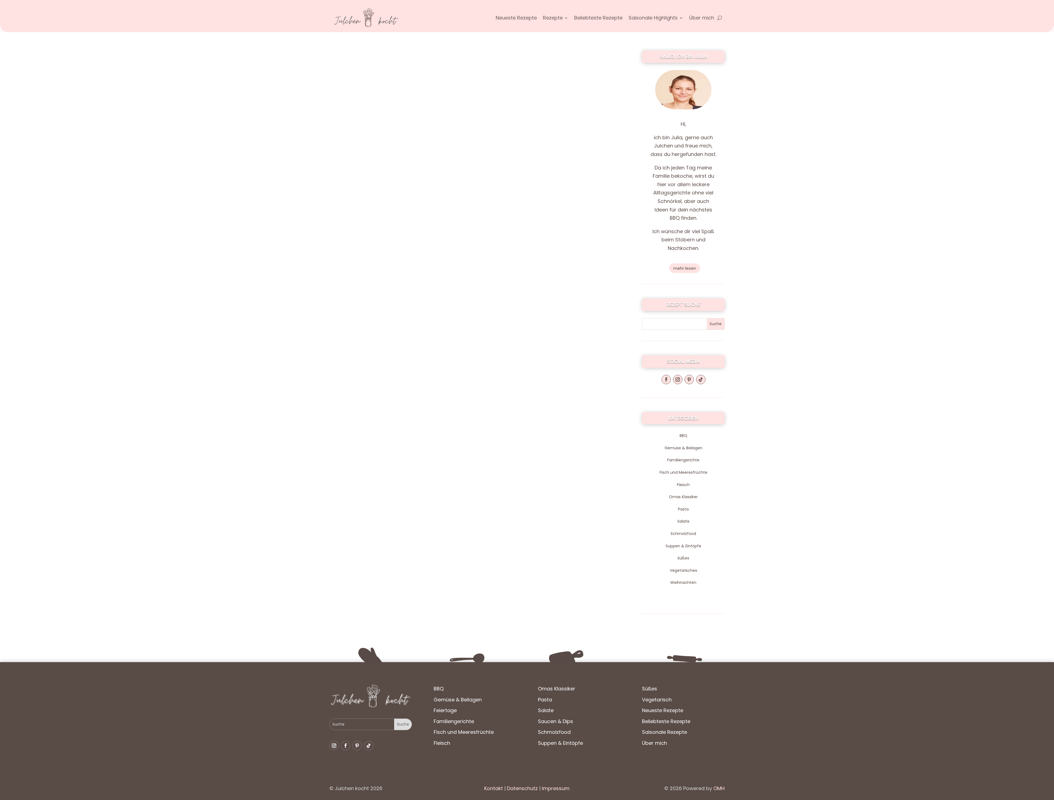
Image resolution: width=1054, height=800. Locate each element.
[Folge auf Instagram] (677, 379)
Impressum (556, 788)
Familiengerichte (683, 460)
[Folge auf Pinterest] (689, 379)
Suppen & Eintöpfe (683, 546)
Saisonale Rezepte (664, 732)
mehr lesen (684, 268)
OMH (719, 788)
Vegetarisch (657, 699)
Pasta (683, 509)
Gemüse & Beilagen (683, 448)
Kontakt (493, 788)
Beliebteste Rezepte (598, 18)
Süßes (683, 558)
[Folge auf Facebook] (666, 379)
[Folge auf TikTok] (700, 379)
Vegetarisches (683, 570)
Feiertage (445, 710)
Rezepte (553, 18)
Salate (683, 521)
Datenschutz (522, 788)
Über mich (701, 18)
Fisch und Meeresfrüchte (683, 472)
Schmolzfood (683, 533)
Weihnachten (683, 582)
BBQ (683, 435)
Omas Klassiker (683, 497)
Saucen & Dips (555, 721)
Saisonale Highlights (653, 18)
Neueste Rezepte (516, 18)
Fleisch (683, 484)
